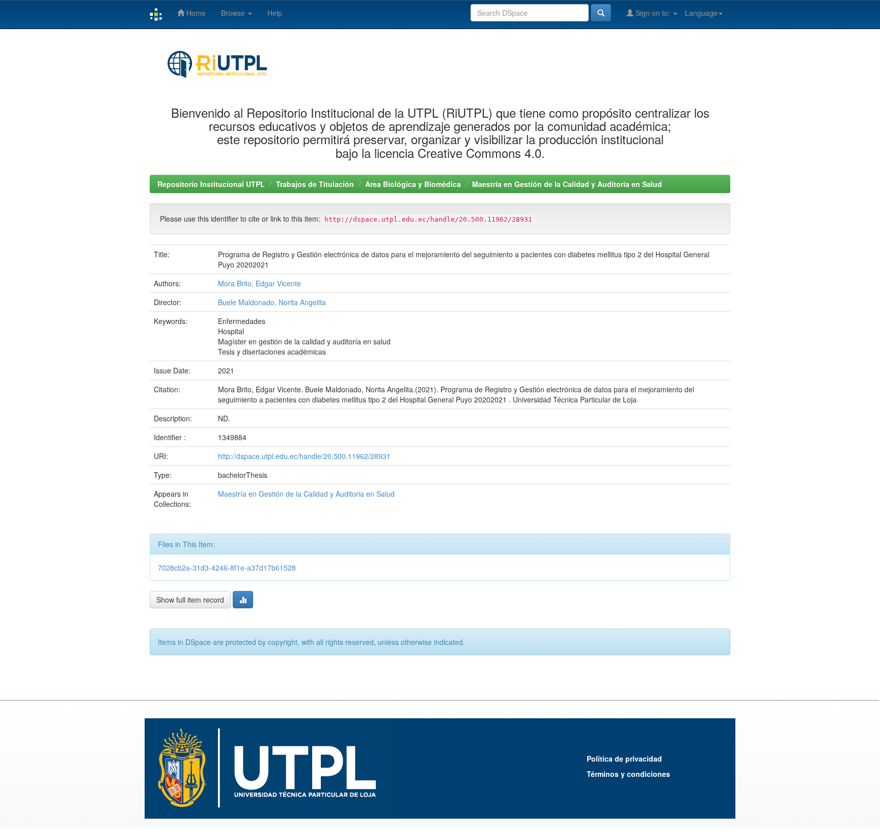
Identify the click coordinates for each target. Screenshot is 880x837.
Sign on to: (653, 13)
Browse (234, 13)
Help (274, 13)
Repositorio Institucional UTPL (211, 184)
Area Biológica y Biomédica (413, 184)
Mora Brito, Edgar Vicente (259, 283)
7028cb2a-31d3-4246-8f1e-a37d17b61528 (227, 567)
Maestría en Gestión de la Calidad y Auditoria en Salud (567, 184)
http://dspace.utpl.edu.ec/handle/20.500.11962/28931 (304, 456)
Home (195, 13)
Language (701, 13)
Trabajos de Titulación (315, 184)
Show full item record (190, 600)
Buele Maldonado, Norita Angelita (272, 302)
